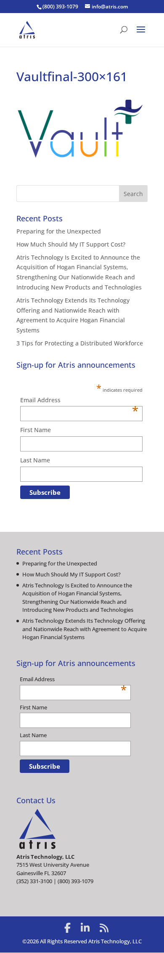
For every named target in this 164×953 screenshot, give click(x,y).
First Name (35, 430)
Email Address (79, 400)
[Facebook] (67, 928)
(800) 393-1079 (60, 6)
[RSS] (104, 928)
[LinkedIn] (85, 928)
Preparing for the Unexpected (58, 231)
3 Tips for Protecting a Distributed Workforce (79, 343)
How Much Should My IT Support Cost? (70, 244)
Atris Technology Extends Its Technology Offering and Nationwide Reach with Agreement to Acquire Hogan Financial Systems (84, 629)
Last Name (35, 460)
